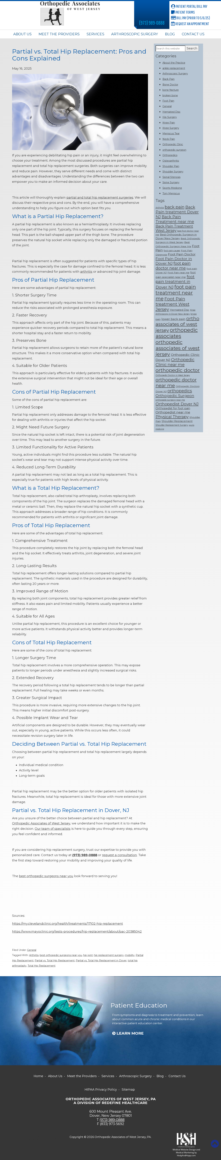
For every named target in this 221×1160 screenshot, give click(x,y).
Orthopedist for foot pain (173, 408)
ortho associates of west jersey (177, 324)
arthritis (86, 272)
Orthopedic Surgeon (175, 395)
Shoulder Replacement (177, 421)
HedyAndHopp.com (186, 1155)
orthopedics (179, 390)
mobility (129, 955)
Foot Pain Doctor (182, 254)
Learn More (130, 1033)
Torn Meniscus (171, 193)
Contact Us (193, 34)
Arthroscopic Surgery (134, 34)
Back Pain (168, 79)
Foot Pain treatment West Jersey (172, 304)
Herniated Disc (171, 111)
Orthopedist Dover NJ (177, 404)
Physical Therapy (172, 416)
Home (38, 1076)
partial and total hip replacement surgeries (99, 197)
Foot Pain (168, 100)
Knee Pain (168, 122)
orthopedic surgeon (174, 149)
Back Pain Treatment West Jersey (174, 228)
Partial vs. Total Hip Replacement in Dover (101, 960)
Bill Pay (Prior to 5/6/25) (193, 17)
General (31, 950)
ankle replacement (173, 68)
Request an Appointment (192, 23)
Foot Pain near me (178, 272)
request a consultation (119, 855)
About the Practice (173, 62)
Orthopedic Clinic (172, 144)
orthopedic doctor (178, 370)
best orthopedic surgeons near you (46, 876)
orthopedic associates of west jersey (178, 348)
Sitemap (128, 1089)
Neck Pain (168, 139)
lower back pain (173, 319)
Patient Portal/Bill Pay (191, 6)
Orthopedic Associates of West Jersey (41, 823)
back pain (174, 206)
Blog (170, 34)
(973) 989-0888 (152, 23)
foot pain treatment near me (176, 292)
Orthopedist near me (173, 412)
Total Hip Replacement (41, 965)
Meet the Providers (59, 34)
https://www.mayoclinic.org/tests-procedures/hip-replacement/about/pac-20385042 (77, 931)
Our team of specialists (52, 829)
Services (95, 34)
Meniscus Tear (171, 133)
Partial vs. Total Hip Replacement (55, 960)
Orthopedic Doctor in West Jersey (173, 375)
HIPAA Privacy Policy (101, 1089)
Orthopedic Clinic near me (175, 362)
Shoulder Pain (170, 166)
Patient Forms (185, 12)
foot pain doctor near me (173, 265)
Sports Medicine (172, 187)
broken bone (170, 95)
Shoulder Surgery (172, 171)
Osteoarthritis (170, 160)
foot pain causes (172, 250)
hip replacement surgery (109, 955)
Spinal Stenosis (171, 177)
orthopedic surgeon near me (170, 400)
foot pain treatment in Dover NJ (175, 282)
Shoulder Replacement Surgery (172, 425)
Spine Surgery (170, 182)
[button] (215, 1143)
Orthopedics (169, 155)
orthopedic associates (177, 333)
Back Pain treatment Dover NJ (177, 212)
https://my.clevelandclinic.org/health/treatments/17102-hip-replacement (67, 924)
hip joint (88, 955)
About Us (22, 34)
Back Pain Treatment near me (175, 219)
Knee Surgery (170, 128)
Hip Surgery (169, 117)
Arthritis (34, 955)
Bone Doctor (170, 84)
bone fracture (170, 89)
